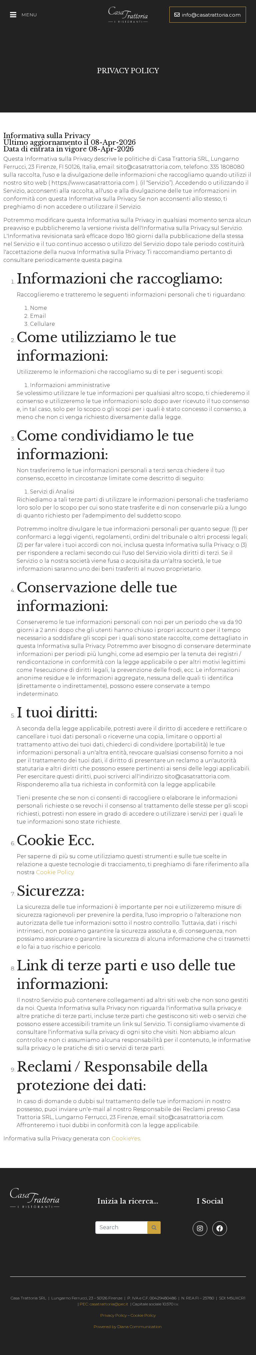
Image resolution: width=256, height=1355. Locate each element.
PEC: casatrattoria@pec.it (104, 1303)
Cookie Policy (143, 1315)
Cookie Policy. (55, 872)
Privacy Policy (113, 1315)
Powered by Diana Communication (128, 1326)
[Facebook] (219, 1228)
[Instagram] (200, 1228)
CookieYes (126, 1138)
